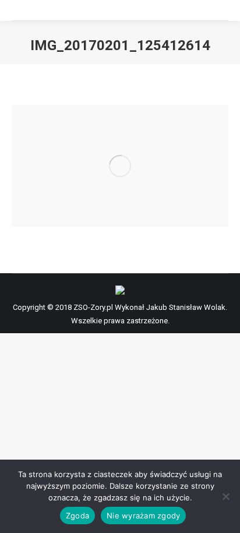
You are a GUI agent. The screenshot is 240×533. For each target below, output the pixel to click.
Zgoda (77, 515)
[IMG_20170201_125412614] (120, 166)
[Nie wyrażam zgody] (225, 496)
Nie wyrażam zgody (143, 515)
